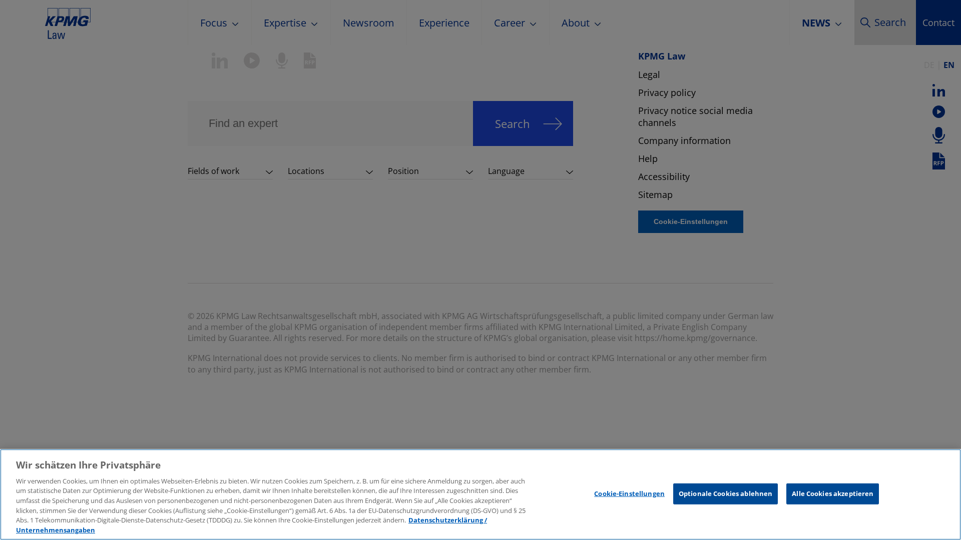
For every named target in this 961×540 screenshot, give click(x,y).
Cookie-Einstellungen (629, 493)
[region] (480, 494)
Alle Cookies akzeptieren (832, 493)
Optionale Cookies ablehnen (725, 493)
